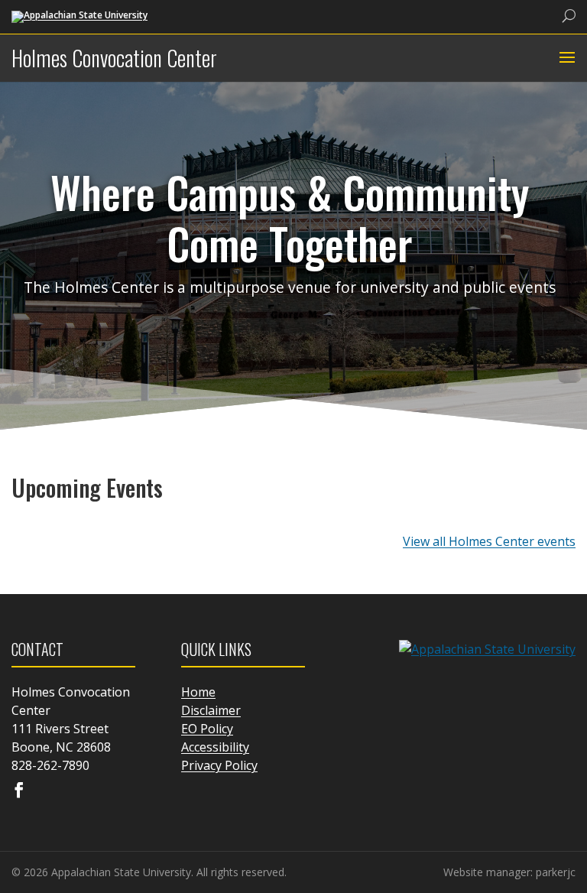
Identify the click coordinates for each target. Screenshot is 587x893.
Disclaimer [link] (211, 710)
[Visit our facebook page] (19, 791)
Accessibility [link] (215, 747)
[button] (565, 58)
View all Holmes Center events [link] (489, 541)
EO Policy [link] (207, 728)
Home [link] (198, 692)
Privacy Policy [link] (219, 765)
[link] (79, 15)
